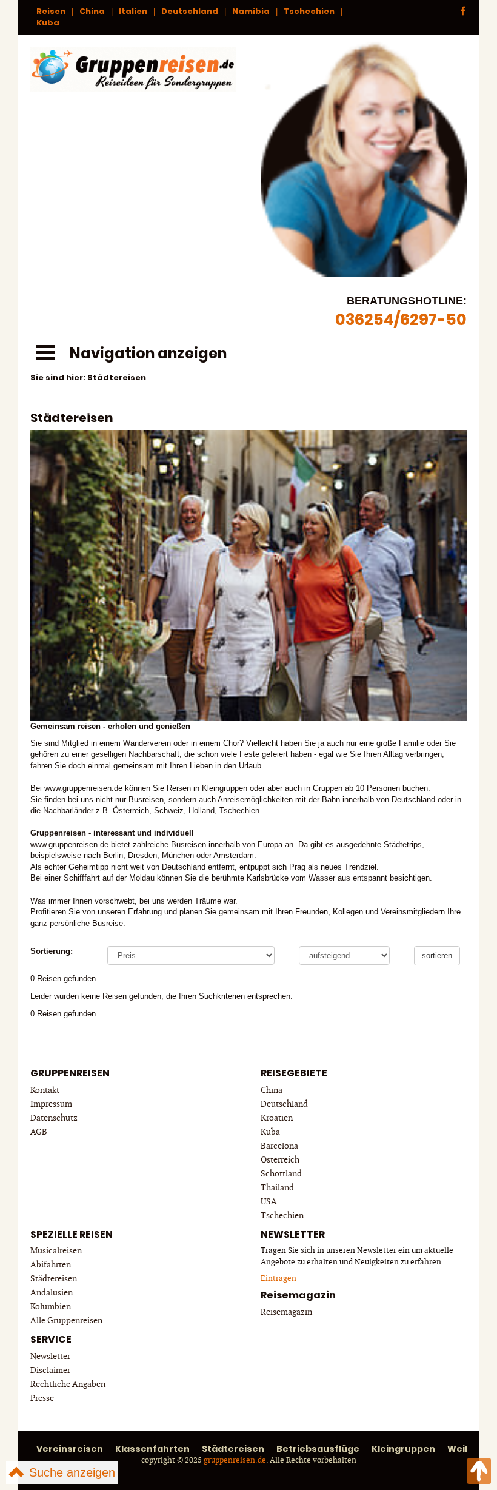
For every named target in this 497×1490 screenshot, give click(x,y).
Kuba (47, 23)
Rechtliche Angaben (67, 1384)
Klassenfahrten (152, 1449)
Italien (133, 11)
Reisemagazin (286, 1312)
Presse (42, 1398)
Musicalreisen (56, 1251)
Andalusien (51, 1292)
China (92, 11)
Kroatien (277, 1118)
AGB (38, 1132)
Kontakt (44, 1090)
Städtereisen (53, 1279)
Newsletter (50, 1356)
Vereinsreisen (69, 1449)
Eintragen (278, 1278)
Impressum (51, 1104)
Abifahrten (50, 1265)
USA (269, 1201)
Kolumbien (50, 1306)
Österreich (280, 1160)
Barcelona (279, 1146)
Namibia (251, 11)
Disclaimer (50, 1370)
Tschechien (309, 11)
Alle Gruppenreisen (66, 1320)
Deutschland (189, 11)
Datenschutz (54, 1118)
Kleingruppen (403, 1449)
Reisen (50, 11)
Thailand (277, 1188)
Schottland (281, 1174)
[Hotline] (364, 156)
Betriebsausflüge (317, 1449)
